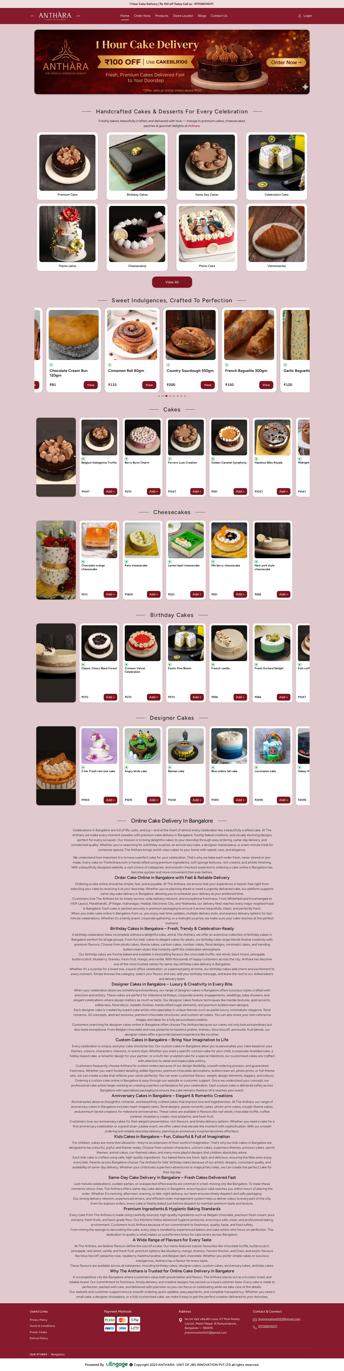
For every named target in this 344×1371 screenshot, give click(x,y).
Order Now (142, 16)
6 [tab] (178, 396)
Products (161, 16)
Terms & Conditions (42, 1326)
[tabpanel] (65, 350)
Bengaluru (58, 1354)
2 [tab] (163, 396)
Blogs (202, 16)
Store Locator (183, 16)
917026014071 (267, 1326)
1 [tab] (159, 396)
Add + (110, 491)
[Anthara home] (72, 16)
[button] (67, 166)
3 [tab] (166, 396)
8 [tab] (185, 396)
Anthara (194, 126)
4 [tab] (170, 396)
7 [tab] (181, 396)
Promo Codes (38, 1332)
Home (124, 16)
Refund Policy (39, 1338)
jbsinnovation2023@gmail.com (279, 1319)
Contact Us (219, 16)
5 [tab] (174, 396)
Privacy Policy (38, 1319)
